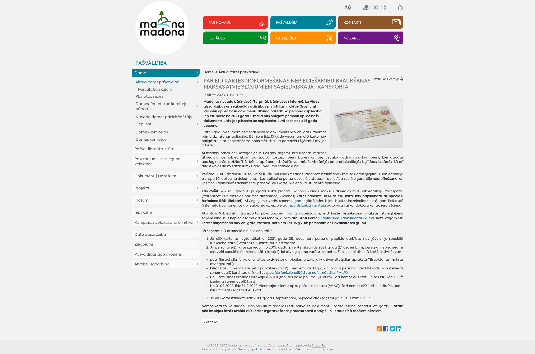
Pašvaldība (151, 63)
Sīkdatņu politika (250, 349)
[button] (400, 8)
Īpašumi (142, 200)
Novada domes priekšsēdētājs (164, 116)
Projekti (142, 188)
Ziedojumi (144, 244)
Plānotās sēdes (149, 96)
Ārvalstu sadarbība (152, 264)
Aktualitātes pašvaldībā (158, 82)
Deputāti (144, 124)
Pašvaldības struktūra (155, 148)
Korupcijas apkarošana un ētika (164, 222)
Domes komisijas (151, 139)
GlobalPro (319, 345)
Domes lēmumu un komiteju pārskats (161, 106)
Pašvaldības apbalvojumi (158, 254)
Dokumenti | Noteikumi (156, 176)
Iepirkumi (143, 212)
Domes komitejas (152, 132)
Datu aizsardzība (150, 234)
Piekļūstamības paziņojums (315, 349)
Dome (140, 72)
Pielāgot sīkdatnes (279, 349)
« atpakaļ (211, 322)
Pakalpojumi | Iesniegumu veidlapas (158, 161)
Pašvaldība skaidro (155, 89)
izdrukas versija (387, 79)
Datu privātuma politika (218, 349)
